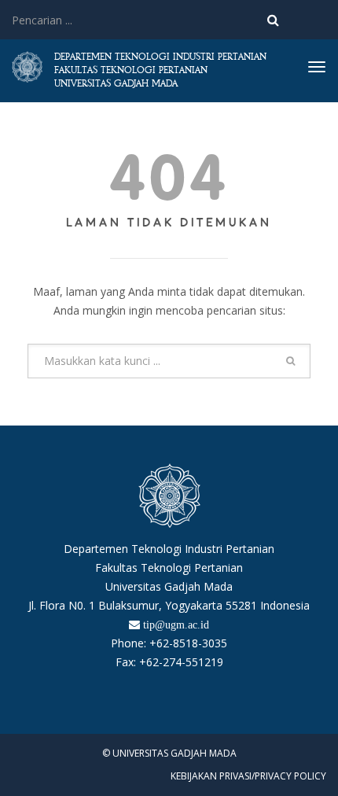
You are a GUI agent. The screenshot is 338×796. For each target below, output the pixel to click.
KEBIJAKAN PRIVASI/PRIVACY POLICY (248, 776)
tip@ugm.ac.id (176, 624)
